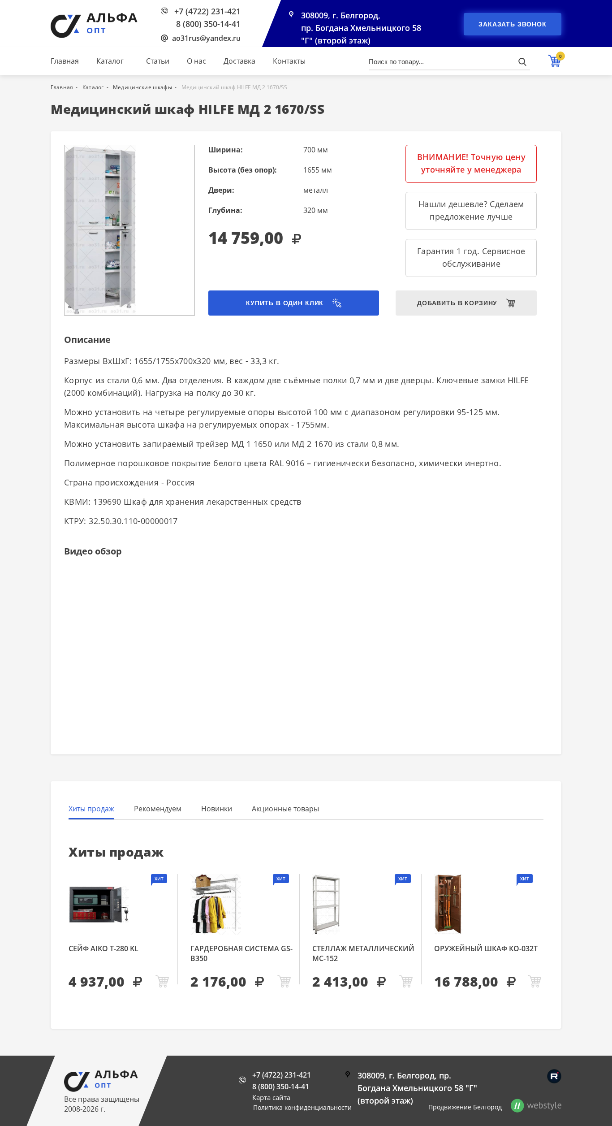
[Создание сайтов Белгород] (536, 1107)
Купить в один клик (284, 303)
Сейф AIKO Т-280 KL (103, 948)
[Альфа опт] (101, 1089)
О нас (196, 61)
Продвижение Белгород (465, 1107)
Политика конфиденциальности (302, 1107)
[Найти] (522, 61)
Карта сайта (271, 1097)
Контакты (289, 61)
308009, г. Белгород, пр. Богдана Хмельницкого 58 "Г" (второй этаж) (361, 28)
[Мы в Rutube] (554, 1076)
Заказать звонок (512, 24)
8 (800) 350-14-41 (208, 23)
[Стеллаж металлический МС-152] (363, 904)
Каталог (110, 61)
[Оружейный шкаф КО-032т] (488, 904)
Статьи (157, 61)
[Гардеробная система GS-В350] (241, 904)
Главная (65, 61)
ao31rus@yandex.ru (206, 38)
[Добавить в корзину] (162, 981)
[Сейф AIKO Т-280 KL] (120, 904)
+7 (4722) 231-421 (207, 11)
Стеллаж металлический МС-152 (363, 953)
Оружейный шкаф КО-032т (486, 948)
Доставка (239, 61)
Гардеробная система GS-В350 (241, 953)
